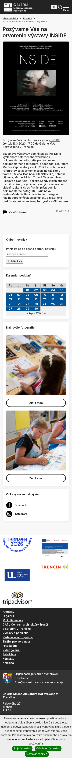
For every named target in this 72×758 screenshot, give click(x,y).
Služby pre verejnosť (16, 641)
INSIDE (55, 140)
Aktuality (27, 18)
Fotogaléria (10, 645)
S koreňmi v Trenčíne (17, 628)
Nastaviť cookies (36, 754)
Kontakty (8, 658)
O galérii (8, 616)
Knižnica (8, 663)
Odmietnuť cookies (48, 748)
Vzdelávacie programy (18, 637)
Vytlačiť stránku (18, 212)
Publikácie (9, 654)
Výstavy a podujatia (15, 633)
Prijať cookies (22, 748)
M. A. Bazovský (13, 620)
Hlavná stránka (10, 18)
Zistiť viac (36, 403)
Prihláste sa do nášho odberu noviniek (31, 249)
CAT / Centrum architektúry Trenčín (26, 624)
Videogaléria (11, 650)
